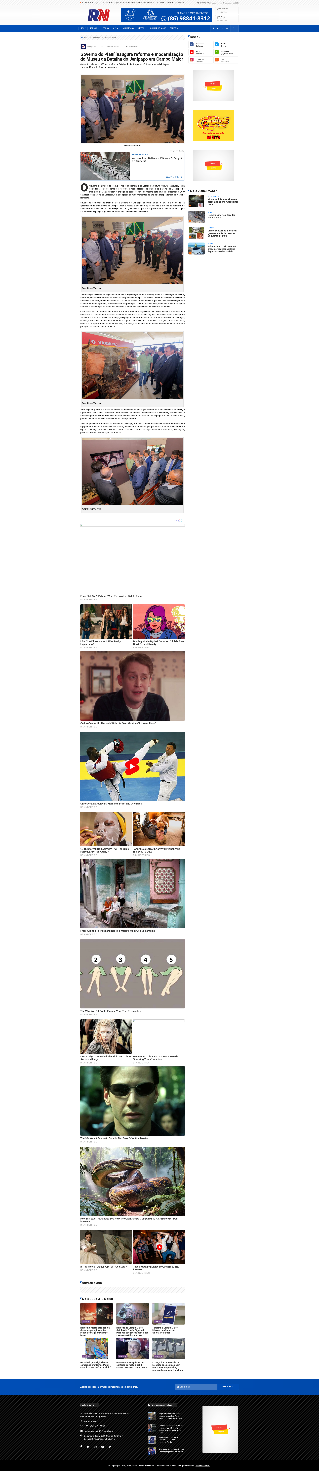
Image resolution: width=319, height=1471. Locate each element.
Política (86, 1356)
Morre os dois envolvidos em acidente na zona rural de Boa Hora (223, 202)
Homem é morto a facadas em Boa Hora (118, 2)
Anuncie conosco (158, 28)
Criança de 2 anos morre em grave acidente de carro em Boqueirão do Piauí (222, 233)
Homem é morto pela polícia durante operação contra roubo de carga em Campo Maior (95, 1331)
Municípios (128, 28)
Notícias (93, 28)
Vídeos (141, 28)
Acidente (123, 1356)
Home (82, 28)
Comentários (133, 47)
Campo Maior (111, 38)
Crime (210, 212)
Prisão (210, 243)
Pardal (158, 1321)
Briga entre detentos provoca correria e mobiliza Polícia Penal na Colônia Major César (171, 1416)
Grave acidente (213, 196)
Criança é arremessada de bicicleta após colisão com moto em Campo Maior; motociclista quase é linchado (168, 1366)
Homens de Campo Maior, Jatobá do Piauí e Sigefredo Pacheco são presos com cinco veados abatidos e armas (132, 1331)
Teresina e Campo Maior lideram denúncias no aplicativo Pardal (165, 1330)
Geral (116, 28)
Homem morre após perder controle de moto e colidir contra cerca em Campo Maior (132, 1365)
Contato (174, 28)
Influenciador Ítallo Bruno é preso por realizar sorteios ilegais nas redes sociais (222, 249)
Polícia (106, 28)
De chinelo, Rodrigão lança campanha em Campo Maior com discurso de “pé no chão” (95, 1365)
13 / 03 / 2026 (111, 47)
